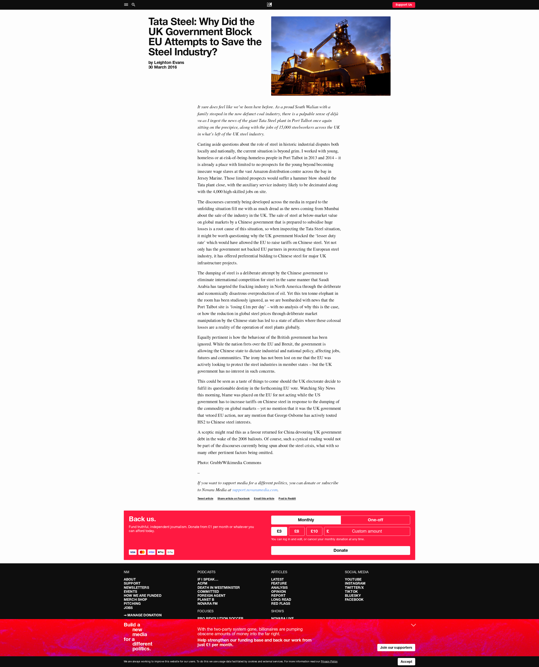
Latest (277, 579)
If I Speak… (207, 579)
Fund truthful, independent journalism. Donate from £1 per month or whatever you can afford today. (191, 529)
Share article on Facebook (233, 498)
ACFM (202, 583)
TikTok (351, 591)
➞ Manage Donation (143, 615)
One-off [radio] (375, 519)
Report (278, 595)
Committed (208, 591)
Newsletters (136, 587)
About (130, 579)
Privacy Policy (329, 661)
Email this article (264, 498)
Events (130, 591)
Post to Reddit (287, 498)
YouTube (353, 579)
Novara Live (282, 618)
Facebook (354, 599)
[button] (127, 4)
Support (132, 583)
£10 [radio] (314, 531)
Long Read (281, 599)
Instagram (355, 583)
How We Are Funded (142, 595)
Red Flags (280, 603)
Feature (279, 583)
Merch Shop (135, 599)
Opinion (278, 591)
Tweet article (205, 498)
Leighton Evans (169, 62)
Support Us (404, 5)
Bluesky (353, 595)
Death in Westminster (218, 587)
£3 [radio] (279, 531)
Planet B (205, 599)
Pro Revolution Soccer (220, 618)
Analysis (279, 587)
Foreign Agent (211, 595)
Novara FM (207, 603)
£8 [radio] (296, 531)
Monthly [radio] (306, 519)
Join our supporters (396, 647)
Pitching (132, 603)
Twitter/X (354, 587)
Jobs (128, 608)
